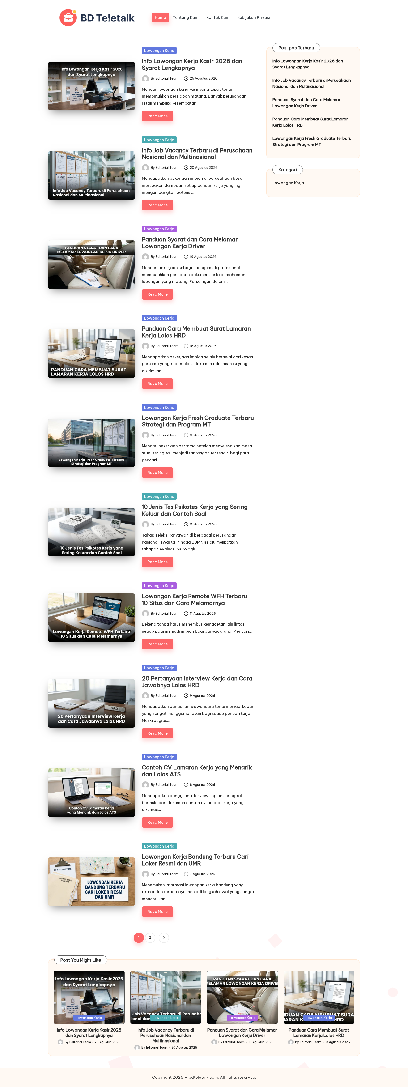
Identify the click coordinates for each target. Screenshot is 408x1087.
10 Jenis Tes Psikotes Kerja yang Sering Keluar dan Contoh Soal (195, 510)
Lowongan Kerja (159, 50)
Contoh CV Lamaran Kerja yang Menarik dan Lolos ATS (197, 771)
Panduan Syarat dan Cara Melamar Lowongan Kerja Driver (190, 243)
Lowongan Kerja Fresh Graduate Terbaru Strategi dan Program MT (198, 421)
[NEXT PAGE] (164, 938)
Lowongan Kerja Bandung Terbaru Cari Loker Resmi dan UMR (195, 860)
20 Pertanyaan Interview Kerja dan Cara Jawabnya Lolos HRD (197, 682)
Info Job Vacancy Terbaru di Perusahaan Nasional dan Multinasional (197, 154)
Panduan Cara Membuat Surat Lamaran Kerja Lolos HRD (196, 332)
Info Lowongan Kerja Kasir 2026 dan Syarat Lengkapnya (192, 64)
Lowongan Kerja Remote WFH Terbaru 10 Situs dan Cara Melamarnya (194, 599)
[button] (164, 938)
